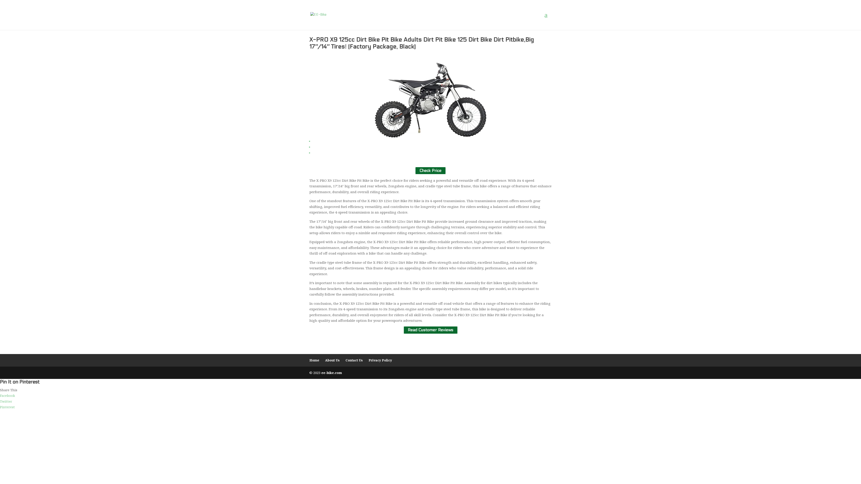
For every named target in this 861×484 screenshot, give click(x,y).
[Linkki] (318, 15)
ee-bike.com (331, 372)
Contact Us (354, 360)
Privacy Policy (380, 360)
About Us (332, 360)
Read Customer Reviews (430, 330)
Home (314, 360)
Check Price (430, 170)
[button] (548, 15)
